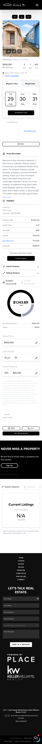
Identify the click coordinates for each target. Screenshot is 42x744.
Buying (21, 564)
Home (21, 558)
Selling (21, 567)
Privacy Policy (8, 741)
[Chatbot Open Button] (36, 738)
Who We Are (21, 576)
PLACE (23, 712)
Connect (21, 580)
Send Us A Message (21, 644)
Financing (21, 570)
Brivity (19, 738)
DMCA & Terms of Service (22, 741)
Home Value (21, 573)
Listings (21, 561)
